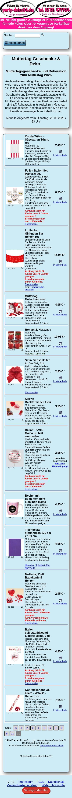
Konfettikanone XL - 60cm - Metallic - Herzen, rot (38, 693)
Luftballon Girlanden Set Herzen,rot (34, 233)
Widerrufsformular (53, 785)
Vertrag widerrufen (36, 790)
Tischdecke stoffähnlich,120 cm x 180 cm (38, 533)
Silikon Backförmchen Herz (38, 401)
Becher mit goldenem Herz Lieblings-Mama (35, 498)
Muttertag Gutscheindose (35, 298)
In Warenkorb (60, 155)
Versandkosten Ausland (51, 745)
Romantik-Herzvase (38, 329)
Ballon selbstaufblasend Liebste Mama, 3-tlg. (38, 632)
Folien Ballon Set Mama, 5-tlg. (36, 172)
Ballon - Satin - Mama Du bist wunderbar (34, 433)
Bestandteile (31, 224)
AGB (41, 781)
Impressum (26, 781)
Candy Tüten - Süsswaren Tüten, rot (37, 139)
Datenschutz (56, 781)
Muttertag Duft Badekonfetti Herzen (34, 577)
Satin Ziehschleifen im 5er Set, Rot (37, 362)
